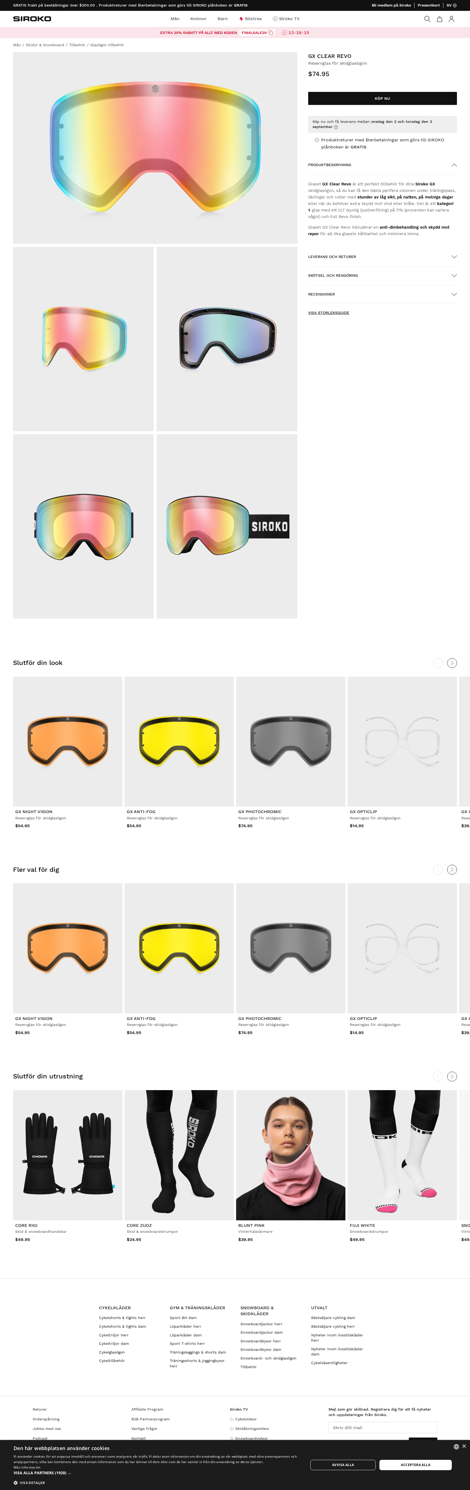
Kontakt (138, 1438)
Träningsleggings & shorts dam (198, 1352)
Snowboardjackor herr (261, 1324)
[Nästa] (452, 663)
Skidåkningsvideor (252, 1428)
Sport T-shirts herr (187, 1343)
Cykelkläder (115, 1307)
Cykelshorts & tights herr (122, 1317)
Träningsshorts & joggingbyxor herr (197, 1363)
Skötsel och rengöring (333, 275)
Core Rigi (26, 1225)
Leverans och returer (332, 256)
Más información (27, 1467)
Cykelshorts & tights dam (122, 1326)
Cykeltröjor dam (114, 1343)
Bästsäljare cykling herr (333, 1326)
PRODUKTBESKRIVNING (329, 165)
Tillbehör (248, 1367)
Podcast (40, 1438)
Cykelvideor (246, 1419)
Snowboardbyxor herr (260, 1341)
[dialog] (235, 1465)
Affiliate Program (147, 1409)
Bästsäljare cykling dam (333, 1317)
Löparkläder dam (186, 1335)
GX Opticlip (363, 811)
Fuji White (362, 1225)
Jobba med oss (47, 1428)
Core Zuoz (139, 1225)
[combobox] (456, 1446)
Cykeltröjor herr (114, 1335)
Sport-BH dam (183, 1317)
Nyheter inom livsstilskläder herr (337, 1338)
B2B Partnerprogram (150, 1419)
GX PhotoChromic (260, 811)
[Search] (427, 19)
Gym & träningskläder (197, 1307)
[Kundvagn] (439, 19)
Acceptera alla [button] (415, 1465)
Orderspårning (46, 1419)
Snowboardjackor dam (261, 1332)
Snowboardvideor (251, 1438)
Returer (40, 1409)
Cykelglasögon (112, 1352)
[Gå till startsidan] (32, 18)
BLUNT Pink (251, 1225)
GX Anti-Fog (141, 811)
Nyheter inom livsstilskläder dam (337, 1352)
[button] (157, 1473)
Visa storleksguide (328, 312)
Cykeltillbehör (112, 1360)
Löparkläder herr (185, 1326)
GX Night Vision (33, 811)
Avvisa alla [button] (343, 1465)
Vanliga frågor (144, 1428)
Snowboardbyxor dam (260, 1349)
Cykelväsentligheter (329, 1363)
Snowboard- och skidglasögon (268, 1358)
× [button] (464, 1446)
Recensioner (321, 294)
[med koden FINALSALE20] (270, 32)
